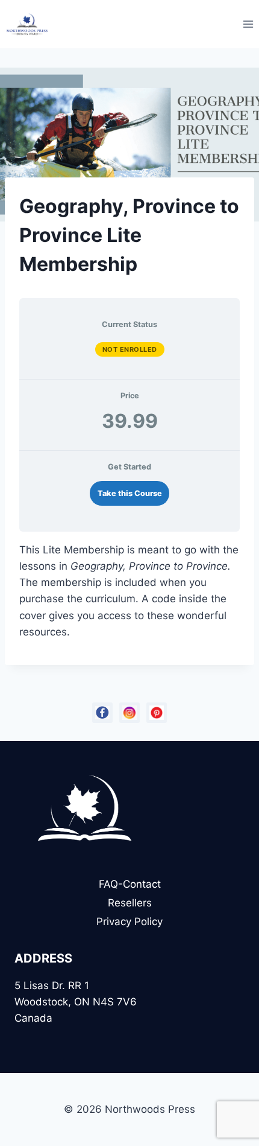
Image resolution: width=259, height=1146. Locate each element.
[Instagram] (129, 712)
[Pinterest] (156, 712)
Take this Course (130, 493)
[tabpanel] (129, 591)
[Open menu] (248, 23)
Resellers (130, 903)
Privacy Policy (129, 921)
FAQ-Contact (130, 884)
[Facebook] (102, 712)
